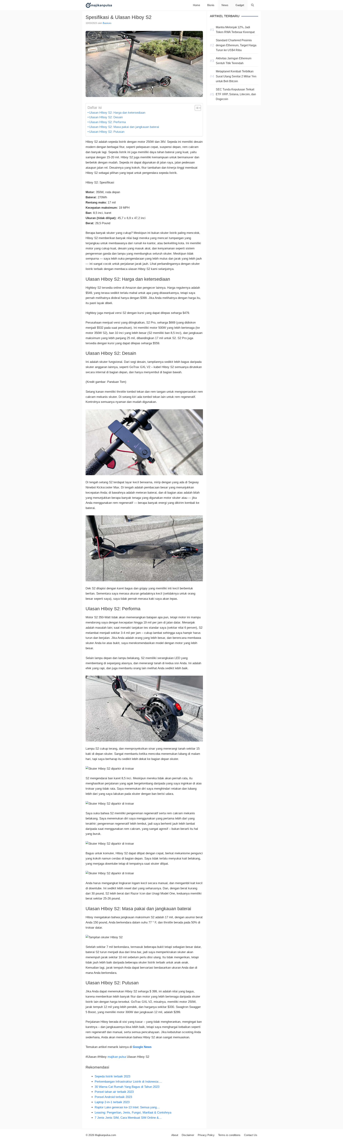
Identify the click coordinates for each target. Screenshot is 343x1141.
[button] (252, 5)
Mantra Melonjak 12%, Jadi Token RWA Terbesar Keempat (235, 30)
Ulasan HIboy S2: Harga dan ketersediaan (117, 112)
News (225, 5)
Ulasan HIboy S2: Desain (106, 117)
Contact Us (250, 1135)
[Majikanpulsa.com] (99, 5)
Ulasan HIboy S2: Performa (107, 122)
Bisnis (210, 5)
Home (196, 5)
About (174, 1135)
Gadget (239, 5)
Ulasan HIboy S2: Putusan (106, 131)
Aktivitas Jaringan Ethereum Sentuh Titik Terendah (233, 61)
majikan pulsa (117, 1056)
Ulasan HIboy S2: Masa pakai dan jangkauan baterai (124, 127)
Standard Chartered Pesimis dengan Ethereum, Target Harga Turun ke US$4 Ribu (236, 45)
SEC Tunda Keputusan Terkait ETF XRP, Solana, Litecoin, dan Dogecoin (236, 94)
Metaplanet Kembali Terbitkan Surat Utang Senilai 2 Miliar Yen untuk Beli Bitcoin (236, 76)
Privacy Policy (206, 1135)
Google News (142, 1047)
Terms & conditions (229, 1135)
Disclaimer (188, 1135)
